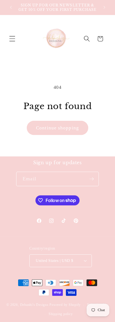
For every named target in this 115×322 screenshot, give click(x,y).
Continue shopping (57, 128)
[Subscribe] (91, 179)
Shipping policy (61, 314)
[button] (12, 38)
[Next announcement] (104, 7)
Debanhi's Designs (34, 305)
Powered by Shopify (65, 305)
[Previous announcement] (11, 7)
